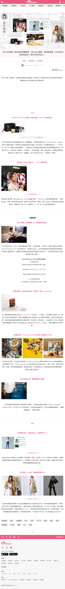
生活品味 (22, 5)
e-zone (35, 573)
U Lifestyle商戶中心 (13, 579)
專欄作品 (55, 560)
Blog (30, 573)
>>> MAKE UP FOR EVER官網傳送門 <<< (32, 137)
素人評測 (49, 560)
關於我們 (3, 579)
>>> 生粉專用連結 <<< (33, 194)
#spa (24, 525)
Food (19, 573)
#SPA (26, 520)
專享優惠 (16, 563)
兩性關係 (58, 5)
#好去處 (12, 525)
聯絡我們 (42, 579)
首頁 (24, 61)
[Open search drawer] (63, 2)
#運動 (18, 525)
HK (10, 573)
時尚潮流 (13, 5)
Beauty (24, 573)
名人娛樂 (31, 5)
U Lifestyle (4, 573)
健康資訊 (40, 5)
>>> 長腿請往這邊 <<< (33, 453)
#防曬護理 (4, 525)
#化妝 (32, 520)
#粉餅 (45, 520)
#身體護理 (19, 520)
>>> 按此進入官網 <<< (33, 499)
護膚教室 (59, 537)
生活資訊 (39, 61)
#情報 (30, 525)
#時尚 (51, 520)
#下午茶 (38, 520)
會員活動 (10, 563)
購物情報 (42, 560)
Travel (14, 573)
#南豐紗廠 (4, 520)
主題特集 (3, 563)
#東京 (57, 520)
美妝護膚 (4, 5)
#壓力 (11, 520)
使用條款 (29, 579)
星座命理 (49, 5)
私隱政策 (35, 579)
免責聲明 (22, 579)
